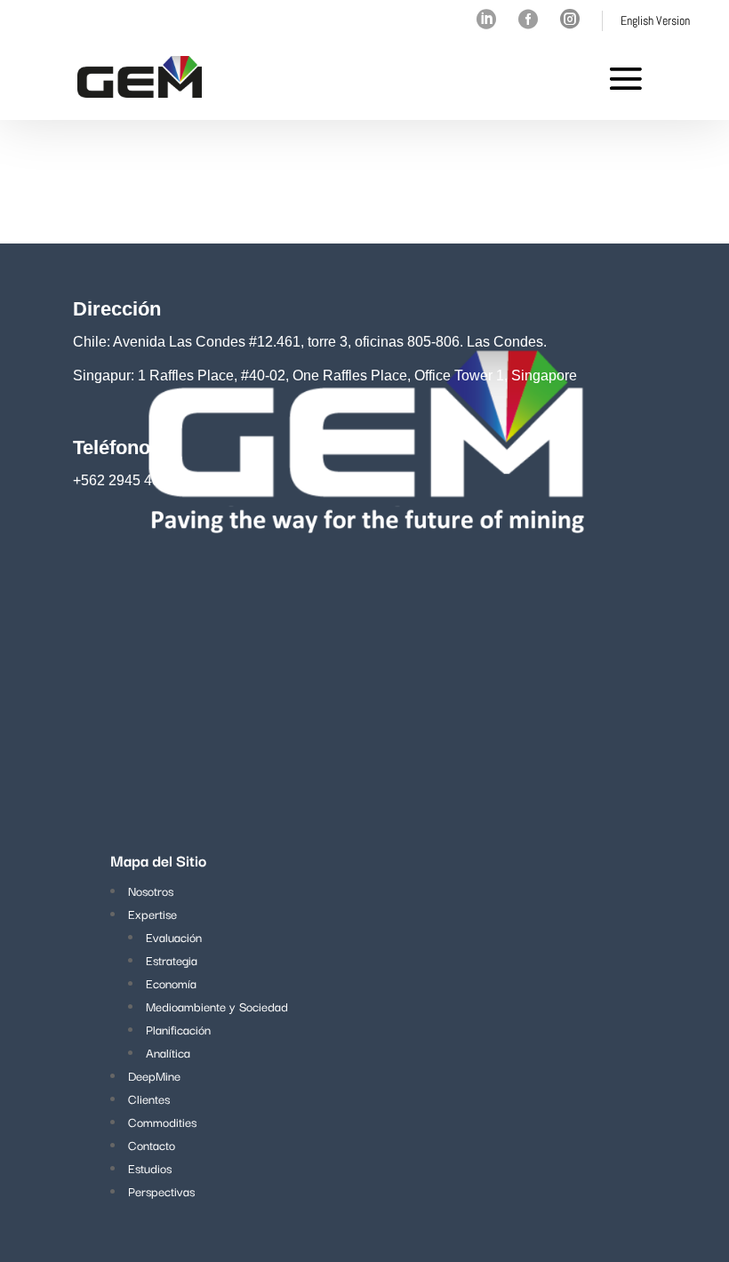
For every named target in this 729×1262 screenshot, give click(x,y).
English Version (655, 20)
